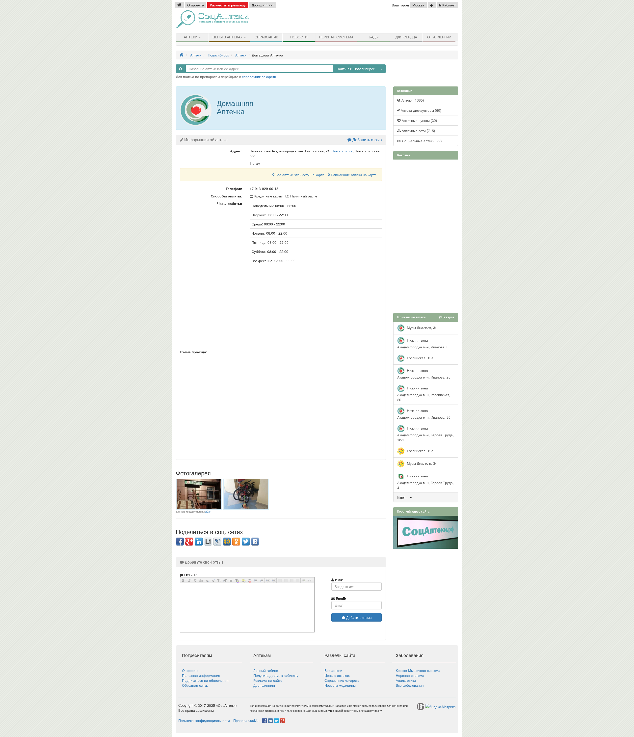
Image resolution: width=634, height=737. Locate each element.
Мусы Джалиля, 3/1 (422, 327)
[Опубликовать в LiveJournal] (217, 542)
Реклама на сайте (267, 680)
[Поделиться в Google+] (189, 542)
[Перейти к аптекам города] (432, 5)
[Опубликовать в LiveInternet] (208, 542)
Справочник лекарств (341, 680)
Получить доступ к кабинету (275, 675)
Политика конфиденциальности (204, 720)
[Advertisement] (401, 21)
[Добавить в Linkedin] (199, 542)
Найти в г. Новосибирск (355, 68)
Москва (418, 4)
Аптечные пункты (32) (419, 120)
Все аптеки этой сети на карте (299, 174)
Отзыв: (190, 574)
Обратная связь (195, 685)
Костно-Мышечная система (418, 670)
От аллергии (439, 37)
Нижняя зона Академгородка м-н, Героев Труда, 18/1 (425, 433)
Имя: (338, 579)
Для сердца (406, 37)
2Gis (208, 511)
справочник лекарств (259, 76)
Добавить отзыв (366, 139)
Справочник (266, 37)
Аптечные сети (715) (418, 130)
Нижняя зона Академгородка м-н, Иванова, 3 (423, 343)
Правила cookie (246, 720)
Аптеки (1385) (412, 100)
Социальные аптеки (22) (421, 140)
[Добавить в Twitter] (246, 542)
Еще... (402, 497)
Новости (299, 37)
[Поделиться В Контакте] (255, 542)
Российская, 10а (419, 357)
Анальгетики (406, 680)
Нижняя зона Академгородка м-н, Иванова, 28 (423, 373)
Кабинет (448, 4)
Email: (340, 598)
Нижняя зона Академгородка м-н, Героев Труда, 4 (425, 481)
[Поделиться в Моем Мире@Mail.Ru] (227, 542)
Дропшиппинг (263, 4)
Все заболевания (410, 685)
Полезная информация (201, 675)
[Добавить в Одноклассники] (236, 542)
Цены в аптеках (227, 37)
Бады (373, 37)
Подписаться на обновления (205, 680)
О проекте (195, 4)
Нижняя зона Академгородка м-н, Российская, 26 (423, 393)
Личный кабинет (266, 670)
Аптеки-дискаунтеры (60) (420, 110)
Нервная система (336, 37)
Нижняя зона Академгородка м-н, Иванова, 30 (423, 413)
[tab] (426, 497)
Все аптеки (333, 670)
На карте (447, 317)
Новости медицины (340, 685)
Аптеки (191, 37)
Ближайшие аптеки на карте (353, 174)
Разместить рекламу (228, 4)
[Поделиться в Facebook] (180, 542)
